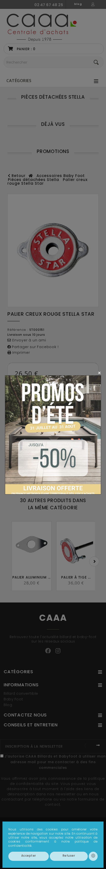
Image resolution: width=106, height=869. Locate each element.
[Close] (99, 373)
